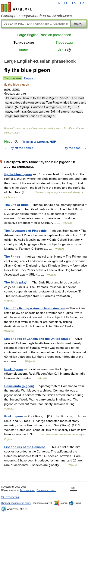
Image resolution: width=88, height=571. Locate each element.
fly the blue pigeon (18, 174)
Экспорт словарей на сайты (16, 503)
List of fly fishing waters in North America (34, 308)
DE (66, 3)
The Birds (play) (16, 282)
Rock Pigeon (13, 369)
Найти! (78, 23)
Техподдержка (27, 490)
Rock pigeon (13, 416)
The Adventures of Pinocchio (25, 230)
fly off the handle (22, 148)
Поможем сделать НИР (39, 141)
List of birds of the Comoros (24, 447)
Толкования (23, 42)
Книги (23, 50)
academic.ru (16, 7)
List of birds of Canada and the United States (37, 338)
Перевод (30, 78)
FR (82, 3)
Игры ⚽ (64, 50)
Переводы (64, 42)
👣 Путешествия (10, 497)
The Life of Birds (16, 204)
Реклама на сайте (46, 490)
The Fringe (12, 256)
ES (74, 3)
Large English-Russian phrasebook (44, 35)
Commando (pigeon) (19, 386)
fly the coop (73, 148)
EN (58, 3)
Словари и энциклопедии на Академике (36, 16)
